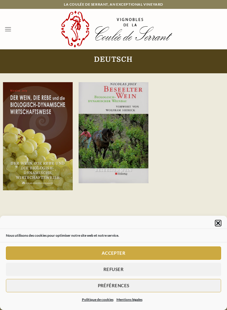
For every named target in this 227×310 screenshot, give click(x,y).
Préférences (113, 285)
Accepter (114, 253)
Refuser (113, 269)
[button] (218, 223)
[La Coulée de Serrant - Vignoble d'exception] (117, 29)
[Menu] (8, 29)
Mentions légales (129, 299)
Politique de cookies (98, 299)
